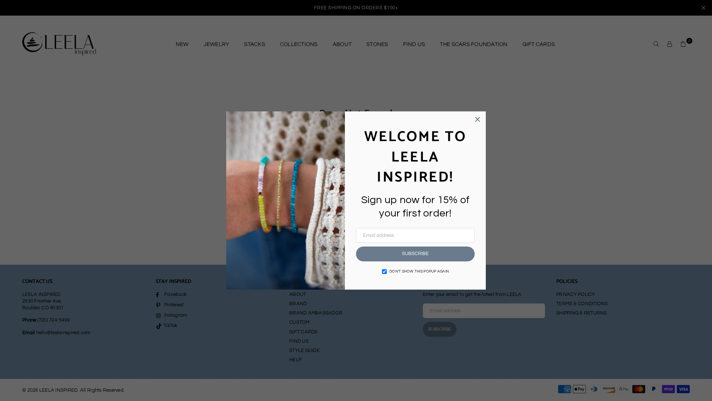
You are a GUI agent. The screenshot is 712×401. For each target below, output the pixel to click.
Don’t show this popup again (419, 271)
